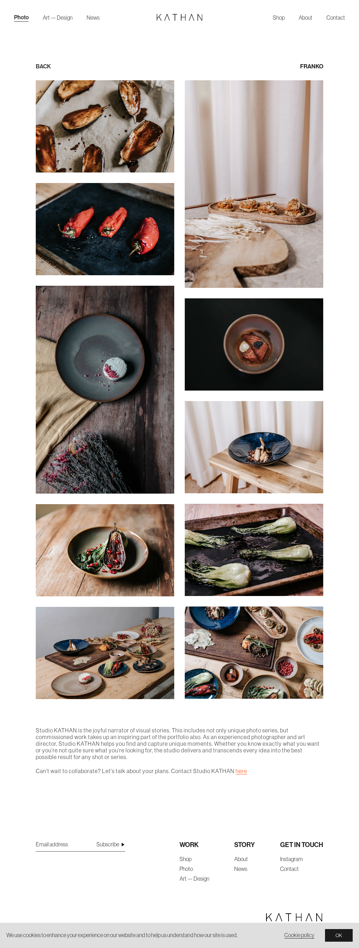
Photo (21, 17)
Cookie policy (299, 935)
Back (43, 66)
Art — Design (58, 17)
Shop (279, 17)
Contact (335, 17)
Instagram (291, 859)
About (305, 17)
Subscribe (107, 844)
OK (339, 935)
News (93, 17)
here (241, 771)
